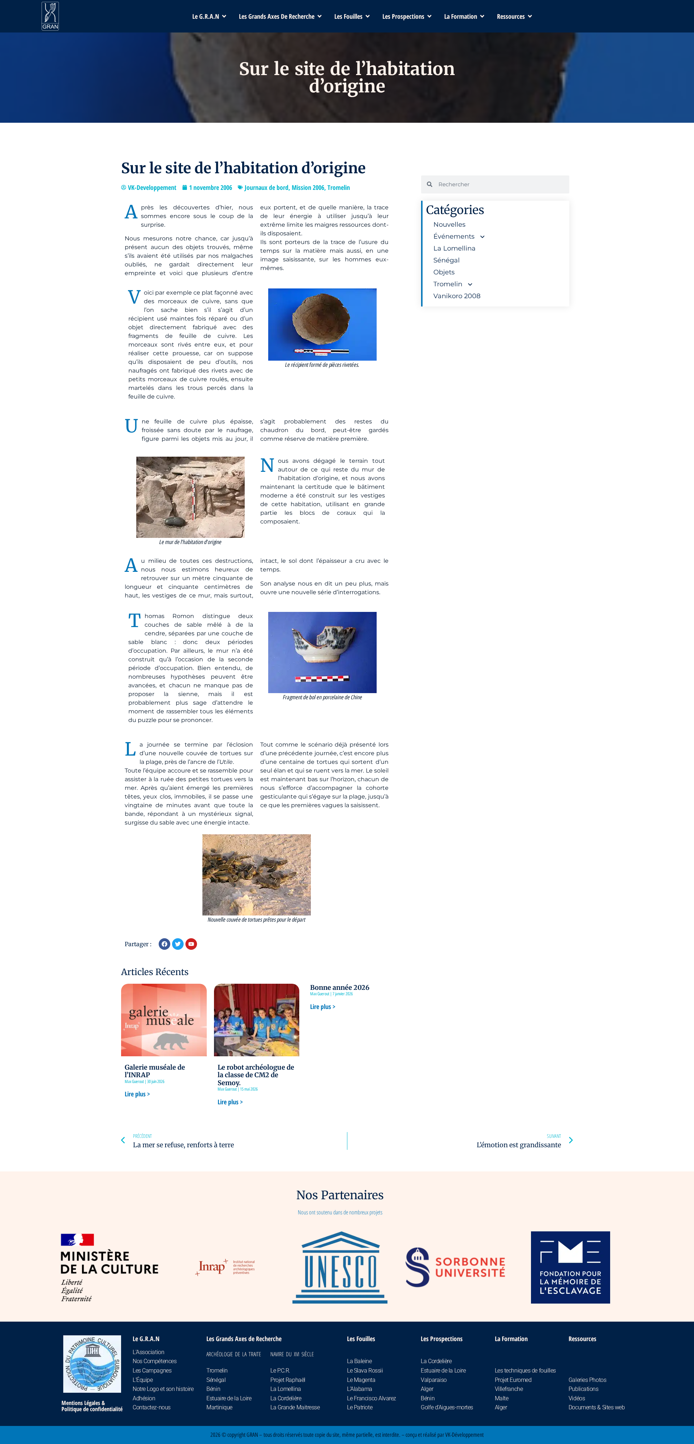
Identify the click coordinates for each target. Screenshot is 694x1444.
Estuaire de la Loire (228, 1398)
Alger (427, 1389)
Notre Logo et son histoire (163, 1389)
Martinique (219, 1407)
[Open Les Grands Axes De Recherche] (319, 16)
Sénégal (446, 260)
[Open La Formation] (482, 16)
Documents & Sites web (597, 1407)
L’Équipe (143, 1379)
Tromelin (338, 187)
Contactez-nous (152, 1407)
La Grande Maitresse (295, 1407)
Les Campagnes (152, 1370)
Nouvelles (449, 225)
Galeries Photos (587, 1379)
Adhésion (144, 1398)
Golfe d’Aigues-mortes (447, 1407)
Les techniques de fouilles (525, 1370)
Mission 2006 (308, 187)
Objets (444, 272)
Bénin (213, 1389)
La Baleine (359, 1361)
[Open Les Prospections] (429, 16)
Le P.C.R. (280, 1370)
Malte (502, 1398)
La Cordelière (285, 1398)
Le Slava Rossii (365, 1370)
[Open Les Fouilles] (367, 16)
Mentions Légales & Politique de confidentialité (92, 1406)
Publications (584, 1389)
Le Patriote (359, 1407)
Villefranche (509, 1389)
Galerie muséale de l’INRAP (155, 1071)
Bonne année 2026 (339, 987)
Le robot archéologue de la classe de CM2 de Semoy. (256, 1075)
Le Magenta (361, 1379)
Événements (454, 236)
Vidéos (577, 1398)
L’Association (148, 1352)
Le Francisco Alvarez (371, 1398)
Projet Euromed (513, 1379)
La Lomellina (454, 248)
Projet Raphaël (287, 1379)
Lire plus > (137, 1093)
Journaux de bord (266, 187)
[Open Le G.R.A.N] (224, 16)
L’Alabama (359, 1389)
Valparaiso (434, 1379)
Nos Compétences (154, 1361)
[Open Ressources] (530, 16)
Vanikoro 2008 (456, 296)
